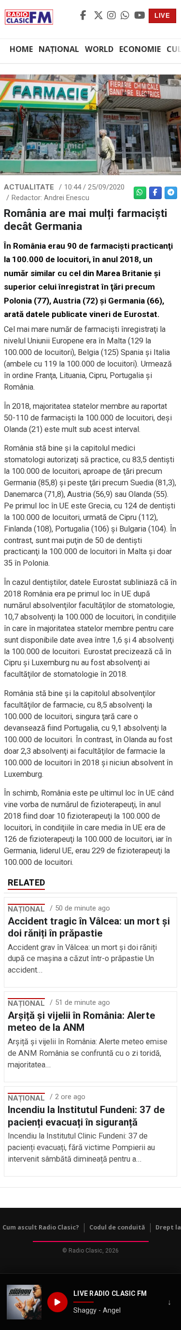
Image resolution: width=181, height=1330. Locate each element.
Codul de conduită (117, 1227)
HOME (21, 49)
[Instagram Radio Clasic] (112, 16)
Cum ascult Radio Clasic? (40, 1227)
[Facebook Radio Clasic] (85, 16)
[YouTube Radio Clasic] (139, 16)
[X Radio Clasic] (99, 16)
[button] (24, 1302)
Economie (140, 49)
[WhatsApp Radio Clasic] (126, 16)
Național (59, 49)
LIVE (162, 15)
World (99, 49)
